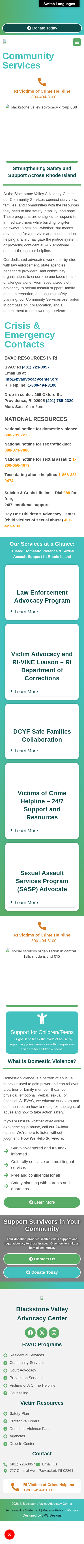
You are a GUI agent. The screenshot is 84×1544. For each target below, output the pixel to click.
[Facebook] (30, 1332)
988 (66, 493)
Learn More (26, 611)
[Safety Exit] (9, 1534)
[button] (77, 42)
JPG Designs (52, 1515)
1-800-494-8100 (42, 385)
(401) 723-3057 (36, 367)
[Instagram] (54, 1332)
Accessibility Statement (23, 1510)
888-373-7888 (17, 450)
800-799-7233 (17, 435)
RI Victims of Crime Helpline (42, 91)
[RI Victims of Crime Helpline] (42, 82)
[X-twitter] (42, 1332)
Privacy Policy (53, 1510)
